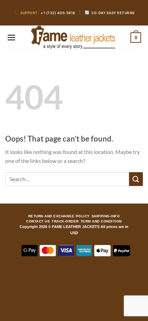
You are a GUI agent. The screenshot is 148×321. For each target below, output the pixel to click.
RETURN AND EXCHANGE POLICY (59, 216)
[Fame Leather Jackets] (73, 37)
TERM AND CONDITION (101, 221)
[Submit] (136, 179)
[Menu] (11, 37)
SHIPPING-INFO (106, 216)
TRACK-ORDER (65, 221)
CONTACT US (38, 221)
